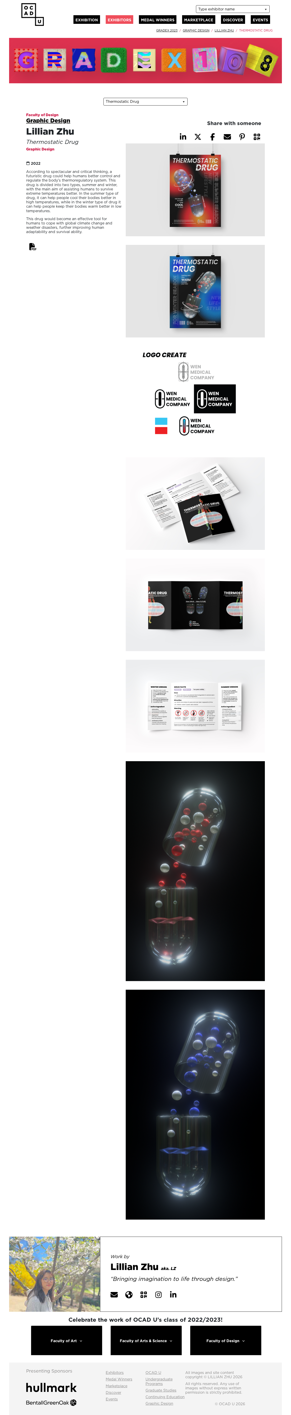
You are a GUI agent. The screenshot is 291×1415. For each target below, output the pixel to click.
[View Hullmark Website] (51, 1383)
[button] (33, 246)
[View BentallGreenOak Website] (51, 1398)
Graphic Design (196, 30)
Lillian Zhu (224, 30)
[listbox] (233, 9)
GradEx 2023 (167, 30)
